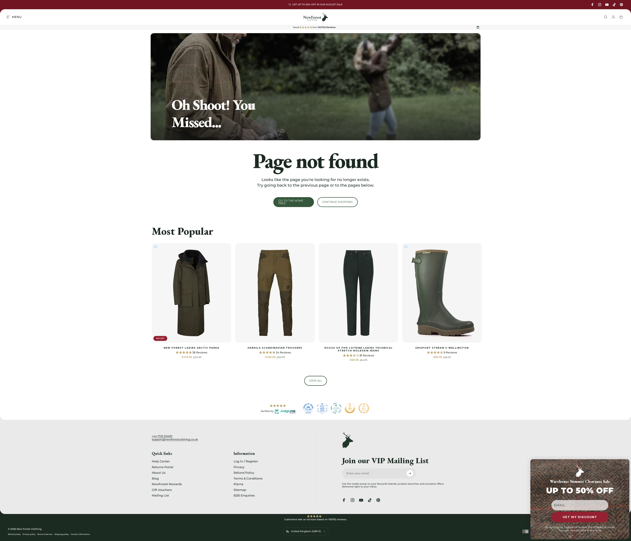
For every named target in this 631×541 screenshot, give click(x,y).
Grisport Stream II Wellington (442, 347)
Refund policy (14, 534)
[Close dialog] (626, 463)
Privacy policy (29, 534)
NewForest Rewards (167, 484)
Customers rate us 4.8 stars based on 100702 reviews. (315, 519)
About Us (158, 473)
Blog (155, 478)
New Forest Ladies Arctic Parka (191, 347)
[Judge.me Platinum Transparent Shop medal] (336, 408)
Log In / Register (246, 461)
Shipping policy (61, 534)
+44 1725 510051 (162, 436)
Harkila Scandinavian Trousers (275, 347)
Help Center (161, 461)
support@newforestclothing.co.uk (175, 439)
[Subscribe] (410, 473)
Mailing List (160, 495)
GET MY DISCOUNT (580, 517)
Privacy (239, 467)
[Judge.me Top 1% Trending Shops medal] (363, 408)
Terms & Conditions (248, 478)
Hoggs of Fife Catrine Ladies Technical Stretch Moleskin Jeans (358, 349)
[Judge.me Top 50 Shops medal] (350, 408)
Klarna (238, 484)
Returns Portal (162, 467)
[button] (184, 352)
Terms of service (44, 534)
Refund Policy (244, 473)
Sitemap (240, 490)
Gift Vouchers (162, 490)
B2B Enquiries (244, 495)
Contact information (80, 534)
